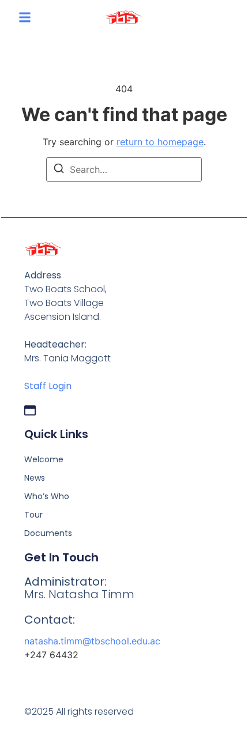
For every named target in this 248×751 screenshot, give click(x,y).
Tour (33, 515)
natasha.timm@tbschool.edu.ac (92, 641)
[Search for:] (124, 169)
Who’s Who (46, 496)
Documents (48, 533)
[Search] (59, 170)
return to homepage (160, 142)
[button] (24, 17)
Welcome (43, 459)
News (34, 478)
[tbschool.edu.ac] (30, 410)
